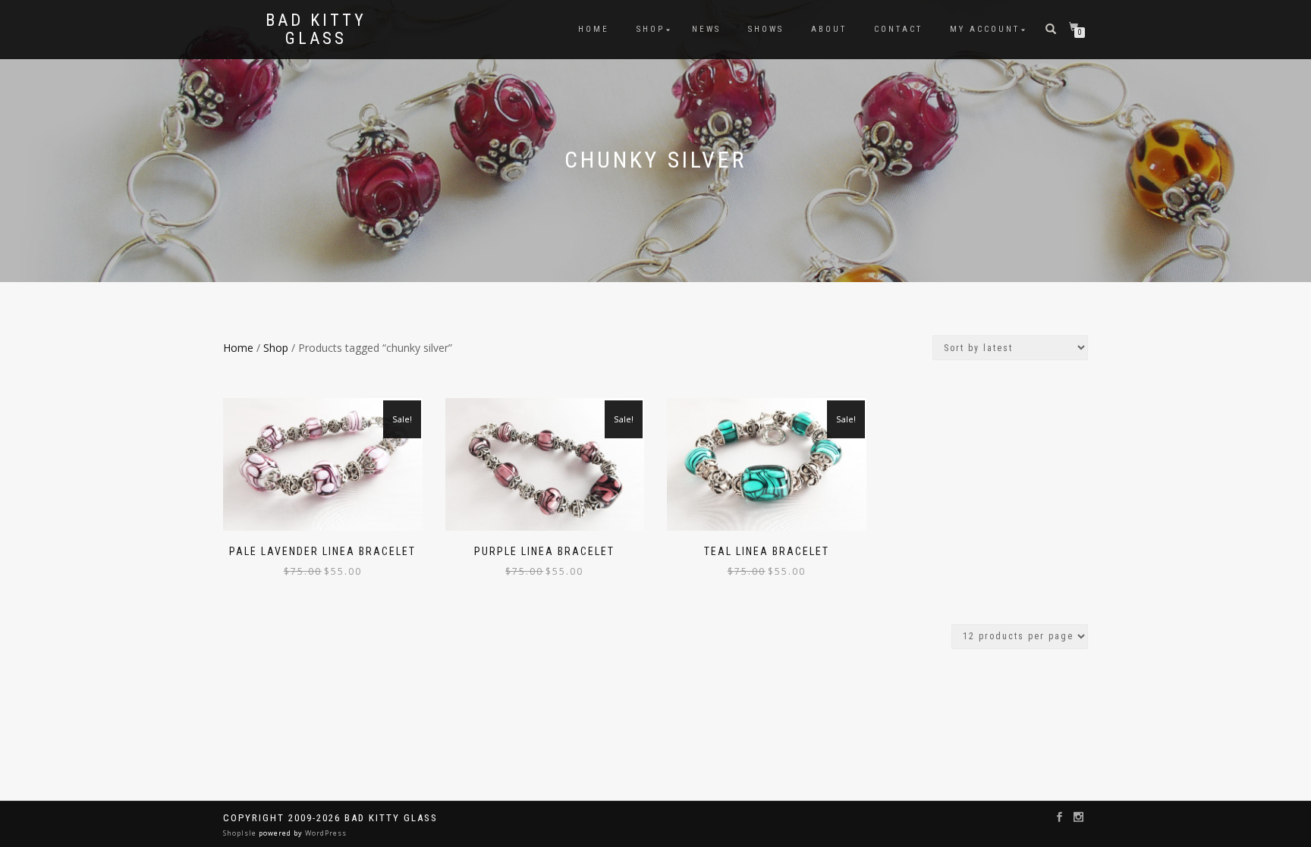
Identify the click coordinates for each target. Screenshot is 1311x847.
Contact (898, 29)
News (706, 29)
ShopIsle (241, 833)
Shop (651, 29)
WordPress (325, 833)
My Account (985, 29)
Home (593, 29)
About (829, 29)
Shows (766, 29)
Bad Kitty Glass (316, 29)
